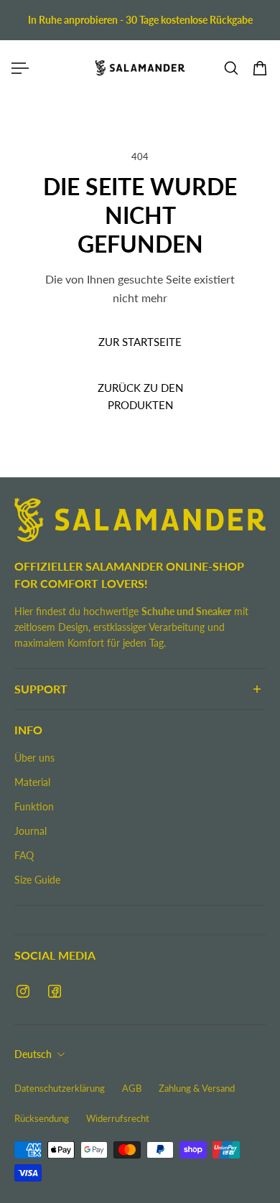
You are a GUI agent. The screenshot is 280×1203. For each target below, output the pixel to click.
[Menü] (20, 68)
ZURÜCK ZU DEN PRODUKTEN (140, 397)
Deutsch (33, 1054)
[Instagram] (23, 991)
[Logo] (140, 67)
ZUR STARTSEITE (140, 341)
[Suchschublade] (231, 68)
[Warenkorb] (260, 68)
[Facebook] (54, 991)
